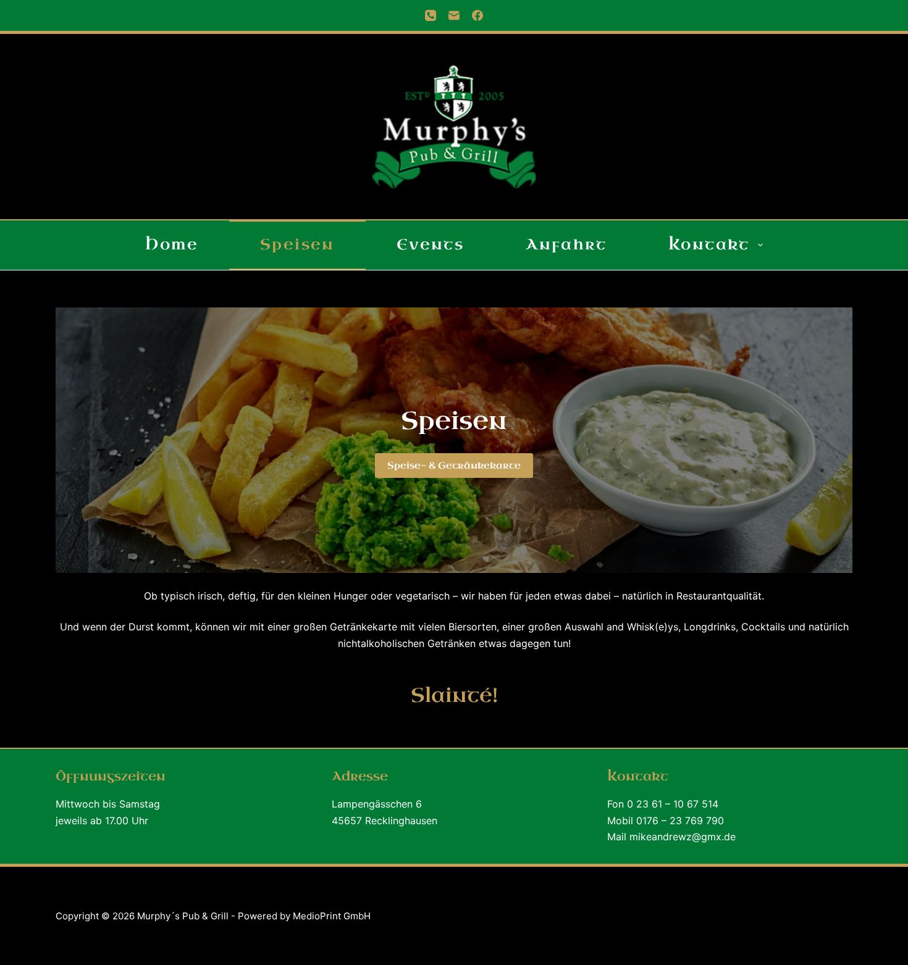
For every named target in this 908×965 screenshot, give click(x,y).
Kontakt (709, 244)
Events (430, 244)
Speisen (297, 244)
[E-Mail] (454, 15)
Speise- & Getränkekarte (454, 465)
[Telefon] (430, 15)
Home (171, 244)
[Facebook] (477, 15)
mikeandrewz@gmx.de (682, 836)
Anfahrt (566, 244)
